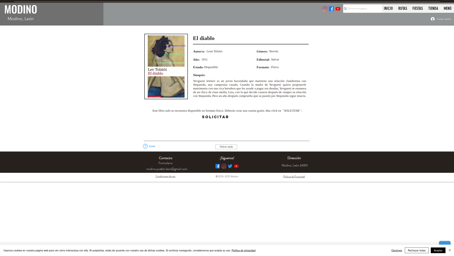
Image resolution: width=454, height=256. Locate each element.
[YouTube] (338, 8)
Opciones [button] (396, 250)
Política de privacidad (244, 250)
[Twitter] (230, 166)
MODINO (20, 9)
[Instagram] (324, 8)
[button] (238, 117)
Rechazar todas (417, 250)
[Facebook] (217, 166)
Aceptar (438, 250)
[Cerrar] (450, 250)
